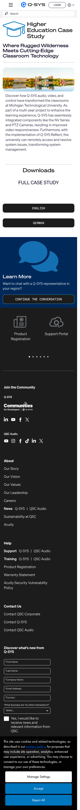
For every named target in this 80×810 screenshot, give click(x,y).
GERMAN (38, 223)
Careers (10, 500)
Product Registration (20, 567)
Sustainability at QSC (20, 516)
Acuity (9, 524)
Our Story (11, 468)
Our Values (12, 484)
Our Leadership (16, 492)
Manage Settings (38, 776)
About (9, 461)
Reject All (38, 800)
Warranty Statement (19, 575)
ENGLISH (38, 208)
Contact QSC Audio (19, 630)
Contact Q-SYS (15, 622)
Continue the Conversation (38, 299)
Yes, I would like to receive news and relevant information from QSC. (30, 724)
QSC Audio (11, 435)
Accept (38, 788)
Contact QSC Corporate (22, 614)
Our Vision (12, 476)
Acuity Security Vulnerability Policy (25, 585)
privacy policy (35, 746)
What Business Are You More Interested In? (26, 705)
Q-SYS (8, 397)
